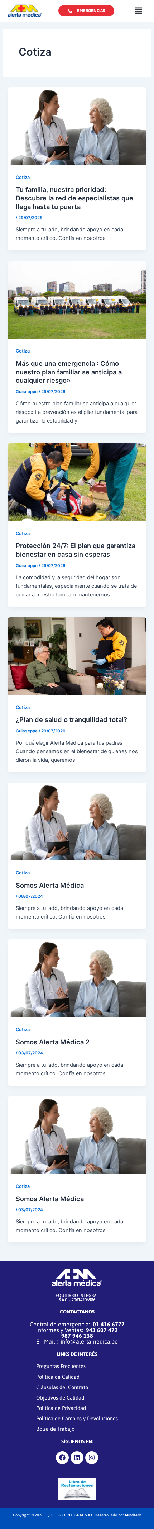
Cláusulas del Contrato (62, 1387)
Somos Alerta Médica (50, 885)
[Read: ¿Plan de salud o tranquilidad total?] (77, 655)
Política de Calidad (58, 1377)
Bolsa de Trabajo (55, 1429)
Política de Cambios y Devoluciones (77, 1418)
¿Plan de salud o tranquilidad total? (71, 719)
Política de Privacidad (61, 1408)
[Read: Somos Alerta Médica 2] (77, 978)
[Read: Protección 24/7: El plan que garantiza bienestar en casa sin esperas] (77, 481)
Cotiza (23, 177)
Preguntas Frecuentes (61, 1366)
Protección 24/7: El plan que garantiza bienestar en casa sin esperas (75, 550)
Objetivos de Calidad (60, 1397)
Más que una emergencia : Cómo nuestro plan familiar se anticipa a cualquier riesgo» (69, 371)
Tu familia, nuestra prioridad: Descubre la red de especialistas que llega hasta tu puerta (74, 197)
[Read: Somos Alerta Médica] (77, 821)
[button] (138, 10)
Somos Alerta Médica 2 (53, 1042)
